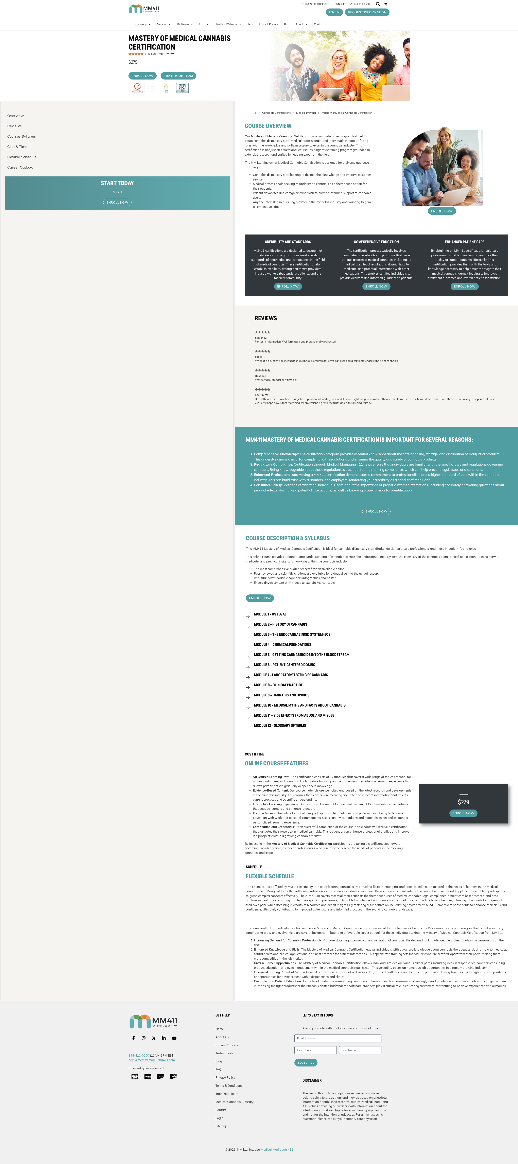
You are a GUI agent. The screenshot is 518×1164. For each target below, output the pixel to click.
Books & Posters (268, 24)
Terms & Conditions (228, 1086)
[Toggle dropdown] (207, 24)
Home (219, 1029)
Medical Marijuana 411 (277, 1149)
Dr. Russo (183, 24)
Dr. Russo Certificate (315, 3)
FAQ (218, 1069)
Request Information (367, 12)
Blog (287, 24)
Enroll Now (142, 76)
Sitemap (221, 1126)
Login (219, 1118)
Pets (250, 24)
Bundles (340, 3)
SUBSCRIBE (306, 1062)
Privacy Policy (225, 1077)
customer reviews (160, 53)
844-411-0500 (138, 1055)
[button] (376, 617)
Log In (334, 12)
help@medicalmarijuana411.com (151, 1060)
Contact (319, 24)
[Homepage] (161, 9)
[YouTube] (174, 1038)
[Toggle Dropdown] (169, 24)
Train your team (178, 76)
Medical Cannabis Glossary (234, 1102)
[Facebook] (133, 1038)
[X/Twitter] (154, 1038)
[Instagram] (144, 1038)
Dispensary (139, 24)
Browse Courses (226, 1045)
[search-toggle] (378, 4)
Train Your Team (226, 1094)
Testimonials (224, 1053)
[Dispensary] (149, 24)
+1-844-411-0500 (360, 3)
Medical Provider (306, 112)
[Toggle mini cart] (385, 4)
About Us (222, 1037)
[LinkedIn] (164, 1038)
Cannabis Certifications (276, 112)
